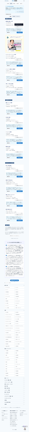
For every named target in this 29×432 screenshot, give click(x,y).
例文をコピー (20, 32)
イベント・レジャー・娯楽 (8, 382)
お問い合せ (21, 415)
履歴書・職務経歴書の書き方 (13, 412)
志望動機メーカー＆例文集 (13, 415)
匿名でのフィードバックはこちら (14, 235)
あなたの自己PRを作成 (20, 11)
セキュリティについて (4, 418)
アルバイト (17, 16)
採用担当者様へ (7, 0)
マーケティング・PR (8, 398)
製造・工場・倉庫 (7, 392)
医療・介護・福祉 (7, 388)
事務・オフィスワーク (8, 348)
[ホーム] (1, 407)
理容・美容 (6, 386)
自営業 (6, 404)
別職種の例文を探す (8, 14)
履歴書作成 (8, 32)
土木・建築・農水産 (7, 402)
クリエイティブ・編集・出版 (9, 396)
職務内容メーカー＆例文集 (13, 418)
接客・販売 (6, 285)
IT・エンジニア (7, 394)
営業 (5, 310)
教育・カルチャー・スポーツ (9, 384)
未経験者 (14, 16)
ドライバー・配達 (7, 390)
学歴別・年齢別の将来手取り (13, 424)
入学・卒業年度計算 (12, 421)
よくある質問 (21, 412)
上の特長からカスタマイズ (19, 26)
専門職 (6, 400)
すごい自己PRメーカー (6, 407)
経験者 (10, 16)
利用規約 (3, 415)
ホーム (3, 412)
